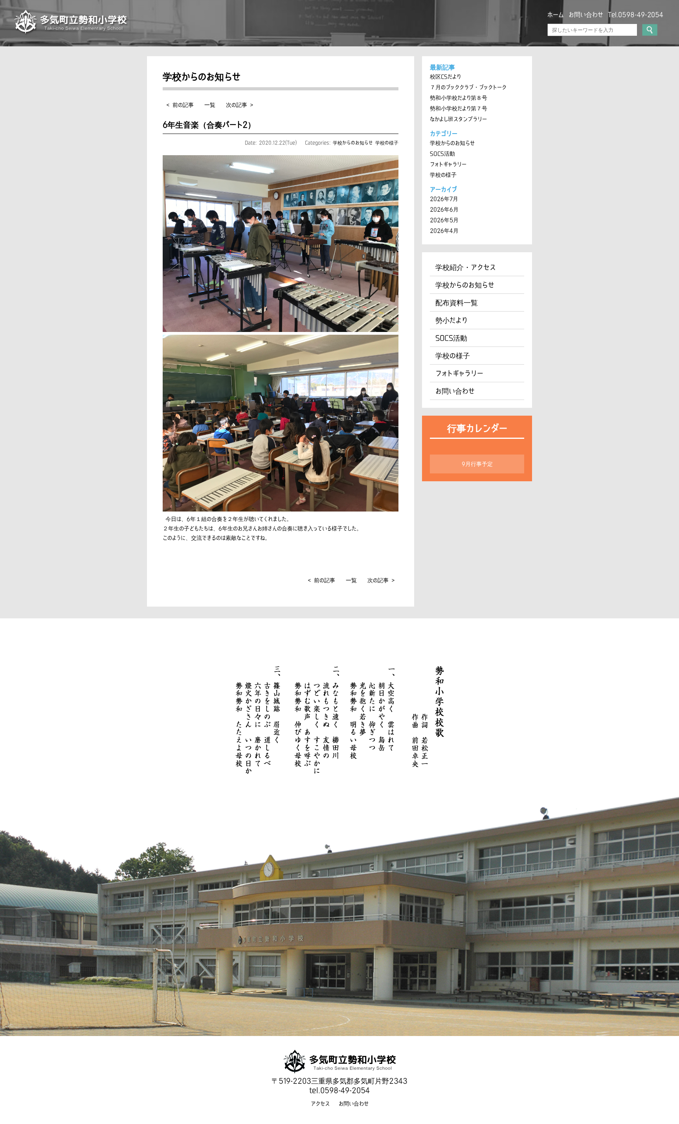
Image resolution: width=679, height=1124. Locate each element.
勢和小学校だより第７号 (458, 108)
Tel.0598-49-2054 (635, 14)
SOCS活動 (442, 153)
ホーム (555, 14)
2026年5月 (444, 220)
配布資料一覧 (456, 302)
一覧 (209, 105)
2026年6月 (444, 209)
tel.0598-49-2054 (339, 1090)
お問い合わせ (586, 14)
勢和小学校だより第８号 (458, 98)
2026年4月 (444, 230)
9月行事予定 (477, 464)
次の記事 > (239, 105)
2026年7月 (444, 199)
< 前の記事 (180, 105)
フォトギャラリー (448, 164)
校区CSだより (445, 76)
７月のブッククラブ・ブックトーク (468, 87)
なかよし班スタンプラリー (458, 119)
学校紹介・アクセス (465, 267)
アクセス (320, 1103)
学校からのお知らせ (353, 142)
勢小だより (451, 320)
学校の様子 (386, 142)
